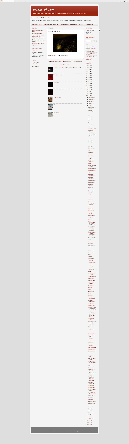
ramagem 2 (90, 119)
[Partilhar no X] (64, 55)
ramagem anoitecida (91, 111)
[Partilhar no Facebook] (66, 55)
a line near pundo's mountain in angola (92, 263)
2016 (88, 85)
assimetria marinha (92, 128)
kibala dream (91, 206)
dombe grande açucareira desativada (91, 377)
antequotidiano (91, 217)
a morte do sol (91, 303)
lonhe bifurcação (91, 180)
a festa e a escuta (91, 280)
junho (90, 408)
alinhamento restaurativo (91, 328)
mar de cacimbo (91, 403)
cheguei (90, 248)
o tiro (89, 150)
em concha (90, 140)
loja (89, 122)
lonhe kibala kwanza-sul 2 (91, 175)
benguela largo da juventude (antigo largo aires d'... (92, 314)
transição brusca (91, 305)
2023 (88, 71)
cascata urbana (91, 258)
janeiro (90, 418)
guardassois (90, 326)
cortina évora (91, 291)
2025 (88, 67)
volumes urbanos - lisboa (92, 373)
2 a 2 (89, 241)
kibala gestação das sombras (92, 203)
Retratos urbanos (37, 24)
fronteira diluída (91, 237)
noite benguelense (92, 347)
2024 (88, 69)
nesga (89, 126)
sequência (90, 256)
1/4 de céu (90, 338)
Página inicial (89, 24)
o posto (89, 194)
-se (89, 172)
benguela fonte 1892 (91, 319)
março (90, 414)
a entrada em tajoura (91, 153)
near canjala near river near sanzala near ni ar (92, 268)
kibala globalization (92, 168)
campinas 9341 (91, 385)
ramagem (90, 120)
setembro (91, 103)
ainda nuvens (91, 137)
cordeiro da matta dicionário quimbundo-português (92, 228)
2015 (88, 87)
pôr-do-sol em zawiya (91, 160)
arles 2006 (90, 397)
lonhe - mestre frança (91, 191)
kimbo (89, 353)
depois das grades (91, 342)
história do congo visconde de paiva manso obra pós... (91, 234)
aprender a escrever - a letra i (92, 273)
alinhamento (90, 399)
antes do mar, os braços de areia (92, 393)
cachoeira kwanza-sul (92, 355)
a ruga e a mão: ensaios (37, 33)
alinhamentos (91, 331)
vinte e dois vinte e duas (92, 246)
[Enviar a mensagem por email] (61, 55)
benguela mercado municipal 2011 (92, 297)
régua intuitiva (91, 124)
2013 (88, 91)
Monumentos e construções (51, 24)
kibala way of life (92, 170)
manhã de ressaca (91, 349)
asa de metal (90, 139)
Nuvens (81, 24)
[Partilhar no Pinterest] (67, 55)
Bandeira (56, 104)
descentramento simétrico (91, 282)
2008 (88, 424)
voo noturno (56, 82)
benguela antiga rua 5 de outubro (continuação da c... (92, 309)
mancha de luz (91, 278)
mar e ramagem (91, 113)
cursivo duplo (91, 252)
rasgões (89, 289)
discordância (91, 243)
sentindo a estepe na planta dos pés (92, 134)
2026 (88, 65)
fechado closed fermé (91, 212)
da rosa (89, 293)
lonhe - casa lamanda (90, 188)
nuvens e (90, 142)
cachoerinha (90, 260)
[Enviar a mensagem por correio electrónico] (59, 55)
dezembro (91, 97)
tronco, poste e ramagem (91, 116)
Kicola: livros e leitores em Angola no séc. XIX (38, 35)
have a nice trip (91, 148)
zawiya (89, 163)
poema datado (91, 210)
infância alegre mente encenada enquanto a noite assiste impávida (67, 67)
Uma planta (56, 112)
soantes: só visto (43, 9)
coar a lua (90, 367)
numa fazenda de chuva (91, 196)
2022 (88, 73)
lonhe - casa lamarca (90, 185)
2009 (88, 422)
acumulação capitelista (91, 383)
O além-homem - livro (90, 56)
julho (90, 406)
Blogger (77, 431)
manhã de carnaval (92, 351)
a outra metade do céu (92, 335)
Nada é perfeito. (57, 97)
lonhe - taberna (91, 182)
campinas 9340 (91, 387)
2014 (88, 89)
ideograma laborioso (90, 131)
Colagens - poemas (90, 51)
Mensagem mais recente (54, 61)
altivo (89, 201)
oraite (89, 271)
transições (90, 295)
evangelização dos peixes (92, 390)
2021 (88, 75)
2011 (88, 95)
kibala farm (90, 199)
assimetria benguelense (91, 300)
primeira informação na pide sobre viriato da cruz (91, 222)
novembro (91, 99)
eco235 (89, 239)
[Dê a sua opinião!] (63, 55)
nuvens (89, 144)
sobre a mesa (91, 285)
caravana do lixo (91, 395)
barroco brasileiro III (58, 90)
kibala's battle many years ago (92, 166)
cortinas (90, 287)
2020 (88, 77)
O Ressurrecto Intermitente (89, 58)
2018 (88, 81)
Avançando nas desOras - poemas (91, 49)
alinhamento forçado (90, 344)
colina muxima (91, 365)
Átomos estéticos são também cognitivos (41, 18)
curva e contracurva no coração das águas (92, 362)
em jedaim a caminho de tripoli (91, 157)
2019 (88, 79)
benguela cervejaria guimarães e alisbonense (92, 323)
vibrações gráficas (92, 401)
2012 (88, 93)
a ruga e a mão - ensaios (90, 46)
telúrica (89, 254)
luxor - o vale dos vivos (91, 359)
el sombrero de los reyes (92, 108)
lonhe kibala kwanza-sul (91, 178)
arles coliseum (91, 380)
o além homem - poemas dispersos (91, 54)
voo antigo (90, 146)
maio (90, 410)
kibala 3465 (90, 208)
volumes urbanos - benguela (92, 370)
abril (90, 412)
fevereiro (91, 416)
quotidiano (90, 219)
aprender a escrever (92, 276)
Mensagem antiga (77, 61)
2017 (88, 83)
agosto (90, 105)
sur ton (89, 340)
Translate (90, 33)
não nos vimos (91, 250)
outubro (90, 101)
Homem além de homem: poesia (37, 31)
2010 (88, 420)
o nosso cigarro (91, 215)
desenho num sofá (58, 75)
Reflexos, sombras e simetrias (69, 24)
